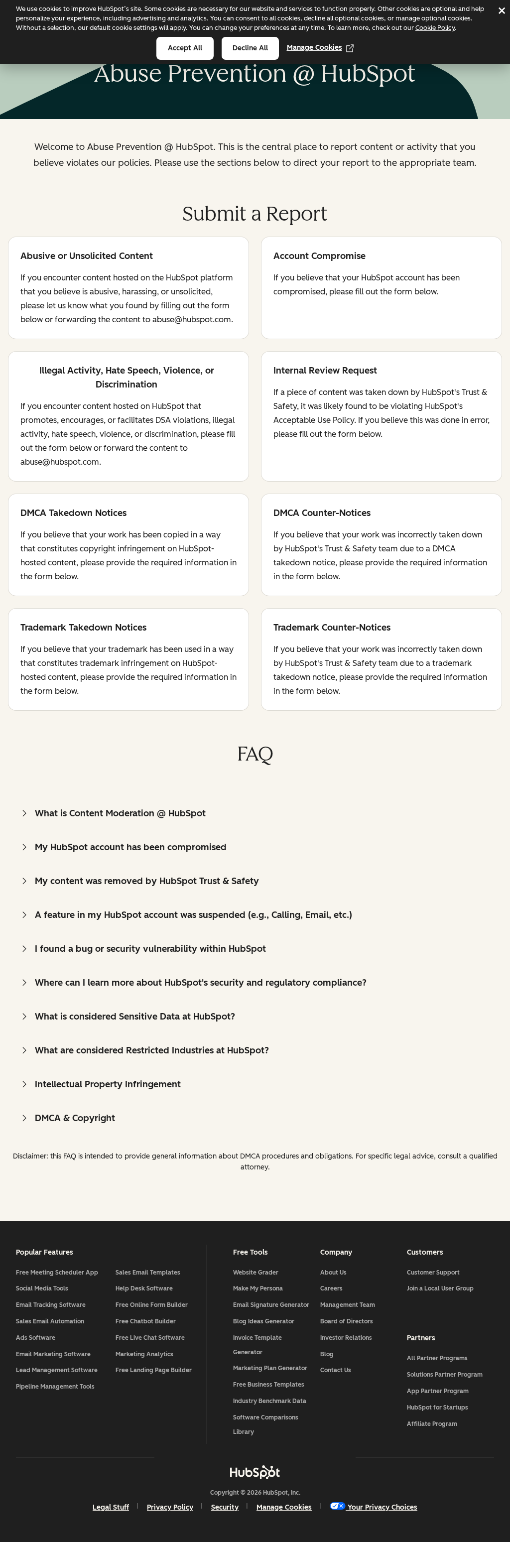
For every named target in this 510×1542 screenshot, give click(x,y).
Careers (331, 1288)
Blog (327, 1354)
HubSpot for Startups (437, 1407)
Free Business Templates (268, 1384)
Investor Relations (346, 1337)
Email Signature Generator (271, 1304)
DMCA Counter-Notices (322, 514)
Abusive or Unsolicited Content (86, 257)
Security (225, 1507)
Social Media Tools (42, 1288)
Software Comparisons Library (265, 1424)
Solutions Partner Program (445, 1374)
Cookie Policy (435, 27)
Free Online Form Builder (152, 1304)
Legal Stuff (111, 1507)
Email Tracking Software (51, 1304)
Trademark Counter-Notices (331, 628)
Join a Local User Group (440, 1288)
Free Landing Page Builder (154, 1370)
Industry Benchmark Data (269, 1401)
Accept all (185, 48)
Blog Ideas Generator (263, 1321)
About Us (333, 1272)
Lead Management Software (57, 1370)
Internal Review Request (325, 371)
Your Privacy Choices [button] (382, 1507)
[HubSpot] (255, 1472)
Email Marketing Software (53, 1354)
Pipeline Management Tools (55, 1386)
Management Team (347, 1304)
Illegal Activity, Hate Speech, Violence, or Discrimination (117, 377)
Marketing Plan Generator (270, 1368)
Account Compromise (319, 257)
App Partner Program (438, 1391)
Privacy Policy (170, 1507)
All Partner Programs (437, 1358)
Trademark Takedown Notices (83, 628)
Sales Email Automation (50, 1321)
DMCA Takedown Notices (73, 514)
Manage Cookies (314, 47)
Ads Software (35, 1337)
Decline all (250, 48)
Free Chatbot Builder (146, 1321)
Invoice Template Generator (257, 1345)
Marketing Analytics (144, 1354)
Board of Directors (346, 1321)
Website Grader (255, 1272)
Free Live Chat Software (150, 1337)
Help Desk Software (144, 1288)
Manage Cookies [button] (284, 1507)
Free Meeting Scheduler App (57, 1272)
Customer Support (433, 1272)
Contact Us (335, 1370)
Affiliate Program (432, 1423)
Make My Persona (258, 1288)
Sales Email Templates (148, 1272)
